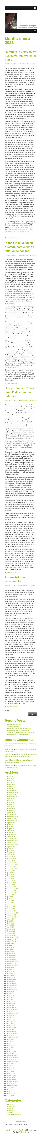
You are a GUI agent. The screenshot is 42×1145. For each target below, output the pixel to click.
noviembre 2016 (12, 1009)
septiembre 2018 (12, 965)
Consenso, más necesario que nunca (19, 729)
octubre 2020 (11, 915)
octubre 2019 (11, 939)
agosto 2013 (11, 1087)
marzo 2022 (11, 881)
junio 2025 (10, 803)
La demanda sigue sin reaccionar (18, 731)
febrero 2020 (11, 931)
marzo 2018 (11, 977)
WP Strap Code (23, 1132)
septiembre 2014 (12, 1061)
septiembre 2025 (12, 797)
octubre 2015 (11, 1035)
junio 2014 (10, 1067)
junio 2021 (10, 899)
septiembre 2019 (12, 941)
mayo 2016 (11, 1021)
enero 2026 (11, 789)
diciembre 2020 (12, 911)
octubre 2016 (11, 1011)
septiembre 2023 (12, 845)
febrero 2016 (11, 1027)
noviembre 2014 (12, 1057)
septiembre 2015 (12, 1037)
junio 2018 (10, 971)
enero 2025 (11, 813)
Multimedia (10, 1111)
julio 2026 (10, 776)
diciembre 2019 (12, 935)
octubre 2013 (11, 1083)
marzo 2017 (11, 1001)
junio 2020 (10, 923)
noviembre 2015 (12, 1033)
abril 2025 (10, 807)
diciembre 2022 (12, 863)
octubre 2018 (11, 963)
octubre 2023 (11, 843)
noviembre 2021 (12, 889)
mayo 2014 (11, 1069)
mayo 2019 (11, 949)
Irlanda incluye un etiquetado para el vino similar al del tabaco (20, 246)
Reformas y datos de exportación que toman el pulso (21, 55)
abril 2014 (10, 1071)
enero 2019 (11, 957)
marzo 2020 (11, 929)
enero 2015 (11, 1053)
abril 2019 (10, 951)
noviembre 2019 (12, 937)
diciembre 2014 (12, 1055)
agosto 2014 (11, 1063)
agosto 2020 (11, 919)
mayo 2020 (11, 925)
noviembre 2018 (12, 961)
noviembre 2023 (12, 841)
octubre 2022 (11, 867)
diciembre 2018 (12, 959)
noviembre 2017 (12, 985)
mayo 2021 (11, 901)
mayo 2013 (11, 1093)
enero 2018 (11, 981)
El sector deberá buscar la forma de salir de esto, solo (19, 761)
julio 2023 (10, 849)
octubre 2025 (11, 795)
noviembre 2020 (12, 913)
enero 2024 (11, 837)
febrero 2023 (11, 859)
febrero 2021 (11, 907)
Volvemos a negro (13, 727)
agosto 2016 (11, 1015)
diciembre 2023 (12, 839)
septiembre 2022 (12, 869)
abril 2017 (10, 999)
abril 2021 (10, 903)
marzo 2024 (11, 833)
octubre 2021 (11, 891)
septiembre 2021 (12, 893)
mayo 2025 (11, 805)
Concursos (10, 1104)
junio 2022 (10, 875)
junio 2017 (10, 995)
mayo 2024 (11, 829)
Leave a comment (12, 238)
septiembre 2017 (12, 989)
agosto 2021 (11, 895)
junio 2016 (10, 1019)
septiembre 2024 (12, 821)
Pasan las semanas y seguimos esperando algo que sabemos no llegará (21, 756)
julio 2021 (10, 897)
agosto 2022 (11, 871)
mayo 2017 (11, 997)
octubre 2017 (11, 987)
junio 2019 (10, 947)
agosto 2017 (11, 991)
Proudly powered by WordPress (16, 1130)
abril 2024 (10, 831)
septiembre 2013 (12, 1085)
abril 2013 (10, 1095)
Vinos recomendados (14, 1115)
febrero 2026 (11, 787)
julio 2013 (10, 1089)
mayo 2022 (11, 877)
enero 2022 (11, 885)
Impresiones (24, 64)
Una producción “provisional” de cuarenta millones (20, 392)
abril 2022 (10, 879)
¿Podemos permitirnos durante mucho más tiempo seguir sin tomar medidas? (21, 734)
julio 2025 (10, 801)
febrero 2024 (11, 835)
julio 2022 (10, 873)
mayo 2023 (11, 853)
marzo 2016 (11, 1025)
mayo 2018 (11, 973)
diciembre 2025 (12, 791)
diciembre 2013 (12, 1079)
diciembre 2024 (12, 815)
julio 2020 (10, 921)
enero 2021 (11, 909)
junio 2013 (10, 1091)
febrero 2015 (11, 1051)
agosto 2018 (11, 967)
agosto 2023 (11, 847)
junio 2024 (10, 827)
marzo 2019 (11, 953)
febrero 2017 (11, 1003)
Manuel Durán (9, 744)
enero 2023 (11, 861)
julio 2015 (10, 1041)
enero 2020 (11, 933)
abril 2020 (10, 927)
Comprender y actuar (14, 725)
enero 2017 (11, 1005)
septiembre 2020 (12, 917)
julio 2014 (10, 1065)
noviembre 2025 (12, 793)
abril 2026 (10, 783)
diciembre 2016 (12, 1007)
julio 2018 (10, 969)
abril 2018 (10, 975)
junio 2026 (10, 779)
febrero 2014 (11, 1075)
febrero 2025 (11, 811)
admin (34, 64)
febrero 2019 (11, 955)
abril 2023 (10, 855)
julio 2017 (10, 993)
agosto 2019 (11, 943)
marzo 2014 (11, 1073)
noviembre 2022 (12, 865)
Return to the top (21, 1122)
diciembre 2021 (12, 887)
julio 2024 (10, 825)
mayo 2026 (11, 781)
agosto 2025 (11, 799)
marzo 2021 (11, 905)
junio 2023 (10, 851)
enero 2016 (11, 1029)
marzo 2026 (11, 785)
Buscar (7, 711)
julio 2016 (10, 1017)
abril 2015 (10, 1047)
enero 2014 (11, 1077)
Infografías (10, 1108)
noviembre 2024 (12, 817)
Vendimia (10, 1113)
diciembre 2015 (12, 1031)
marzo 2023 (11, 857)
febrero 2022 (11, 883)
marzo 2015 (11, 1049)
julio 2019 (10, 945)
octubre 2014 (11, 1059)
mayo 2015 (11, 1045)
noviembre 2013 (12, 1081)
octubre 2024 (11, 819)
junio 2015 (10, 1043)
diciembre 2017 (12, 983)
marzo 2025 (11, 809)
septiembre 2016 (12, 1013)
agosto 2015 (11, 1039)
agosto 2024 (11, 823)
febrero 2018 (11, 979)
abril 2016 (10, 1023)
